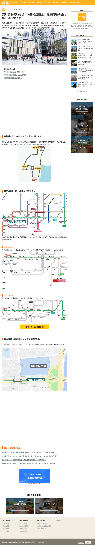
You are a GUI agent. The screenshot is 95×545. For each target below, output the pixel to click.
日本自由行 (6, 526)
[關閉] (93, 542)
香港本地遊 (6, 523)
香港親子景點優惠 (42, 523)
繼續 (87, 542)
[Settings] (92, 515)
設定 (81, 542)
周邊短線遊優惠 (41, 528)
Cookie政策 (40, 542)
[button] (74, 3)
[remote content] (34, 107)
